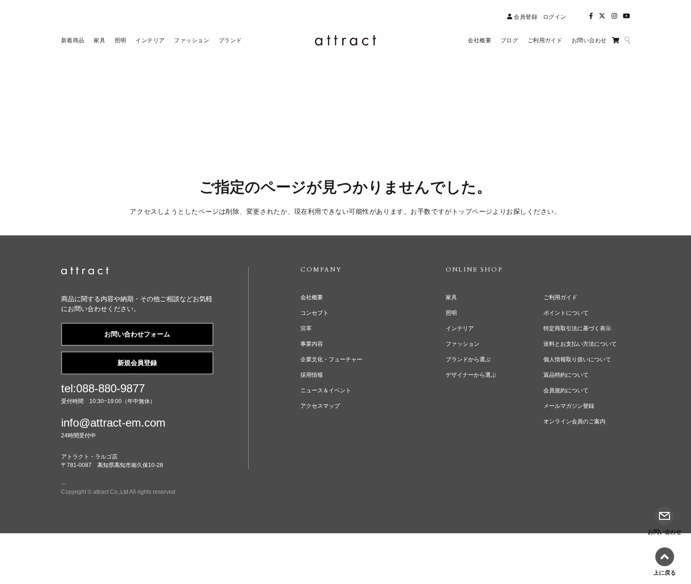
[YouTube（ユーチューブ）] (626, 16)
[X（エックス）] (602, 16)
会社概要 (311, 297)
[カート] (615, 40)
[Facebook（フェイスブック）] (591, 16)
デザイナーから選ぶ (471, 375)
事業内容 (311, 344)
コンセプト (314, 313)
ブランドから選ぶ (468, 359)
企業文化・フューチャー (331, 359)
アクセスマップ (320, 406)
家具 (451, 297)
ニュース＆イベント (325, 390)
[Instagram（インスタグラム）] (614, 16)
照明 (451, 313)
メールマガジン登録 (568, 406)
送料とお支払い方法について (580, 344)
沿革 (306, 328)
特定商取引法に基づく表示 (577, 328)
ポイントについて (566, 313)
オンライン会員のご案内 (574, 421)
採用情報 (311, 375)
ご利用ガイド (560, 297)
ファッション (462, 344)
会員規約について (566, 390)
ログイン (554, 17)
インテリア (460, 328)
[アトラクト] (85, 272)
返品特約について (566, 375)
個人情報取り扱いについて (577, 359)
